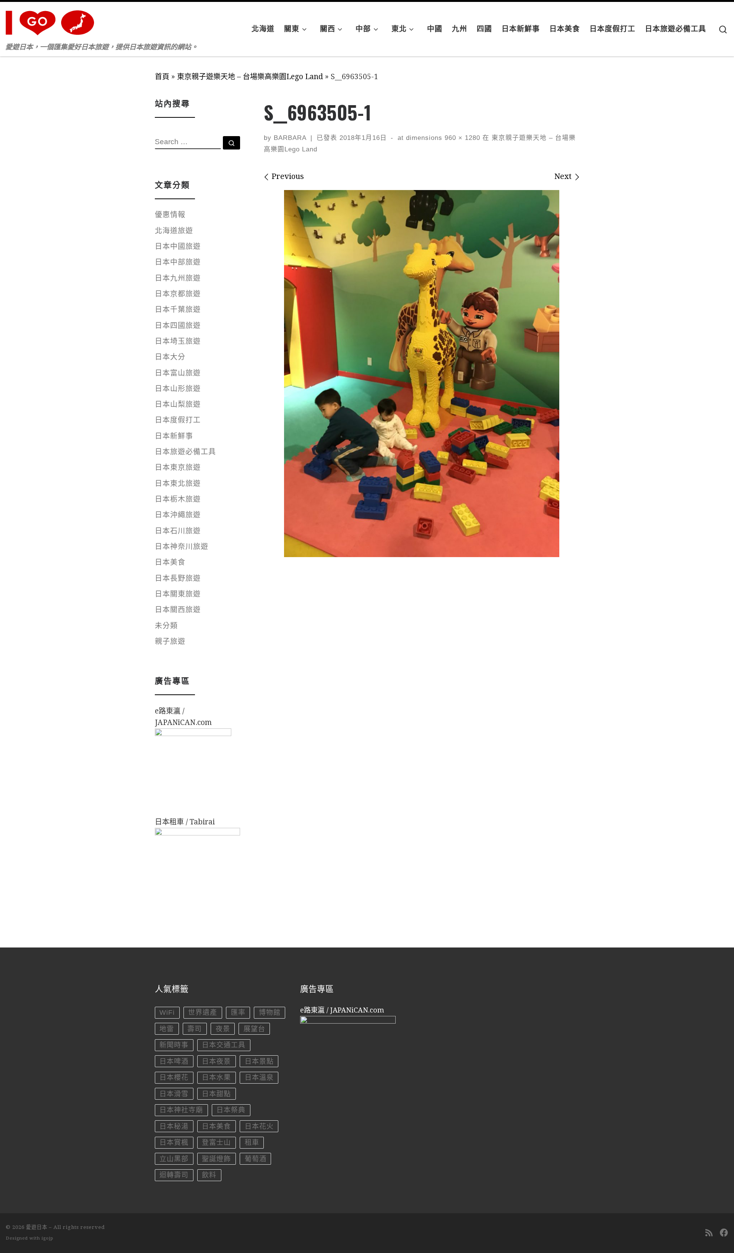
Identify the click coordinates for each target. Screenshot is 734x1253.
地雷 (166, 1029)
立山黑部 (173, 1159)
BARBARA (290, 137)
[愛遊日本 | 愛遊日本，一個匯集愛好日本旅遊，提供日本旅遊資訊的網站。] (53, 20)
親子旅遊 (170, 641)
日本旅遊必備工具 (185, 451)
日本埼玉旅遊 (178, 341)
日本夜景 (216, 1061)
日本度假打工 (178, 420)
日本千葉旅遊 (178, 309)
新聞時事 (173, 1045)
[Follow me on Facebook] (724, 1233)
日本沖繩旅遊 (178, 514)
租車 (252, 1142)
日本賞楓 (173, 1142)
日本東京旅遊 (178, 467)
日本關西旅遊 (178, 609)
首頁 (162, 76)
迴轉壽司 (173, 1175)
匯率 (238, 1012)
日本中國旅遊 (178, 246)
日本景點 (259, 1061)
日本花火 (259, 1126)
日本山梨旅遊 (178, 404)
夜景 (223, 1029)
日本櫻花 (173, 1077)
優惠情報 (170, 214)
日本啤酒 (173, 1061)
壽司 (194, 1029)
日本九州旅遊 (178, 278)
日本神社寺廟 (181, 1110)
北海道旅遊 (174, 230)
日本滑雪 (173, 1094)
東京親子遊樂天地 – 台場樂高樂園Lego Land (250, 76)
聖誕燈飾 (216, 1159)
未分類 (166, 625)
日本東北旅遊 (178, 483)
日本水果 (216, 1077)
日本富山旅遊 (178, 373)
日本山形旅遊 (178, 388)
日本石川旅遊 (178, 531)
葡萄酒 (255, 1159)
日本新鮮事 (174, 436)
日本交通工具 (223, 1045)
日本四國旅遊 (178, 325)
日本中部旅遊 (178, 262)
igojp (48, 1238)
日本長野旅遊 (178, 578)
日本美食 (170, 562)
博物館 (270, 1012)
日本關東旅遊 (178, 594)
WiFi (167, 1012)
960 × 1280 (461, 137)
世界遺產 (202, 1012)
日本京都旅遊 (178, 293)
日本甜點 (216, 1094)
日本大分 (170, 357)
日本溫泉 (259, 1077)
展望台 (254, 1029)
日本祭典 (230, 1110)
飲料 (209, 1175)
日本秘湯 (173, 1126)
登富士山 (216, 1142)
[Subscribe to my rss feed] (709, 1233)
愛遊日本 (36, 1227)
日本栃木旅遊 (178, 499)
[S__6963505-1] (421, 373)
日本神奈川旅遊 (181, 546)
